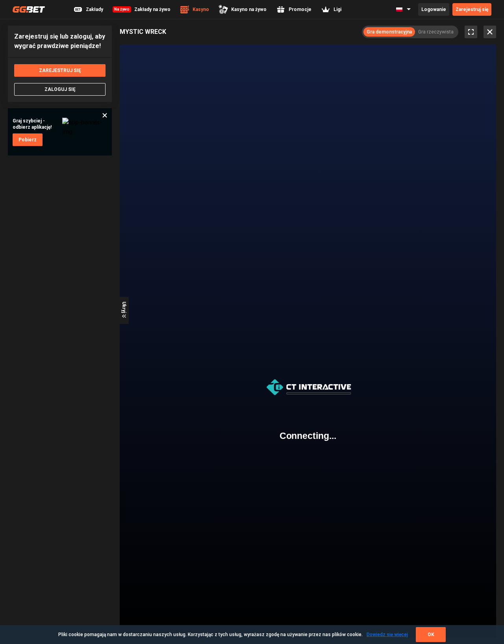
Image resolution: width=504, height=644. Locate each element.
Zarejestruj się (472, 9)
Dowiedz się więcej (387, 634)
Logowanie (433, 9)
